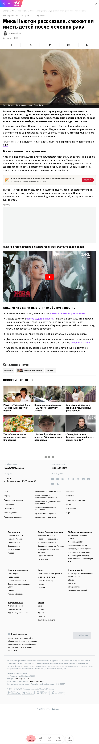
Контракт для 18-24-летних (79, 549)
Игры (68, 513)
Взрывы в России (45, 556)
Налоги (11, 590)
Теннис (41, 613)
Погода (11, 553)
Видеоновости (14, 546)
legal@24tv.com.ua (37, 681)
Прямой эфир (14, 542)
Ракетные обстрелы (46, 535)
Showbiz (6, 11)
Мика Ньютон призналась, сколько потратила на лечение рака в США (48, 143)
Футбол (41, 609)
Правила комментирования (46, 513)
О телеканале (9, 504)
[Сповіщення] (96, 3)
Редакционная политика (13, 500)
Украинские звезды (20, 11)
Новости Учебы (75, 570)
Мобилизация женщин (77, 545)
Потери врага (44, 559)
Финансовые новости (17, 580)
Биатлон (41, 616)
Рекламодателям (10, 513)
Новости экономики (18, 570)
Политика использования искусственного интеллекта (46, 496)
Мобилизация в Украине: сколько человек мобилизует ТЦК (80, 559)
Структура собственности (76, 500)
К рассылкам (82, 635)
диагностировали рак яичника (67, 313)
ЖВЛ (16, 38)
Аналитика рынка (15, 606)
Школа (71, 580)
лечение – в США (80, 342)
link (52, 479)
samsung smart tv (58, 693)
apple (28, 693)
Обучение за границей (77, 590)
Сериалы (42, 587)
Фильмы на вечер (45, 580)
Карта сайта (71, 508)
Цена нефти (13, 573)
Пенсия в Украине (15, 594)
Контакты (70, 491)
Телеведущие (9, 508)
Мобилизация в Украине (80, 532)
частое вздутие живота (39, 318)
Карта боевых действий (48, 539)
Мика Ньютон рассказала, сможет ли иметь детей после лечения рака (58, 11)
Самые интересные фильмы (50, 573)
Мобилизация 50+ (75, 542)
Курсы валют (13, 577)
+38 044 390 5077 (59, 468)
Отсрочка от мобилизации (79, 552)
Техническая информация (45, 518)
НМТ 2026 (72, 583)
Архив (68, 504)
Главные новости (15, 535)
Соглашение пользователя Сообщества (45, 508)
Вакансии (70, 496)
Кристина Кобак (15, 33)
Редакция (7, 496)
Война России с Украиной (50, 532)
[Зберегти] (87, 45)
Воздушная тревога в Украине (51, 546)
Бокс (40, 606)
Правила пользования (13, 517)
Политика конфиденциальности (48, 491)
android (14, 693)
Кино (40, 570)
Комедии (42, 584)
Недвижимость (15, 602)
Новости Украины (15, 539)
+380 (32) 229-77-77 (22, 679)
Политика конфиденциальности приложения (48, 502)
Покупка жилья (14, 609)
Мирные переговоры (47, 542)
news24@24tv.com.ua (14, 468)
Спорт (41, 602)
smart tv (43, 693)
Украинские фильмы (47, 577)
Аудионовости (14, 549)
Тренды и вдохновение (18, 613)
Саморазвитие (74, 587)
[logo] (17, 3)
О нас (6, 491)
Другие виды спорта (46, 620)
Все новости (14, 532)
